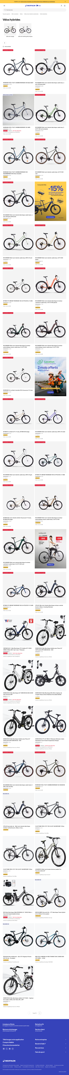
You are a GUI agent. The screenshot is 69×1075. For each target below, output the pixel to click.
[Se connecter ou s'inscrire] (61, 5)
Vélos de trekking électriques (25, 36)
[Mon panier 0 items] (64, 5)
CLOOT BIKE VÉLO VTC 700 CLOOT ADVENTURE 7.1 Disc (49, 826)
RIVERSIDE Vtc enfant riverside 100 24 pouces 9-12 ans (18, 390)
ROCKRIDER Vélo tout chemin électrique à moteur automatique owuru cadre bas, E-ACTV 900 (16, 346)
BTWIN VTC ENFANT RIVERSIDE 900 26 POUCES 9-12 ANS (18, 605)
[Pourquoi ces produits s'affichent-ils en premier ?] (3, 46)
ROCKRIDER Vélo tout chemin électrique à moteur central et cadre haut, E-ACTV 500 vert (16, 563)
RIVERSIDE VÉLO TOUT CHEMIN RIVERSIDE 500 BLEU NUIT (18, 82)
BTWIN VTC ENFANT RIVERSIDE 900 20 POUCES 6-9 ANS (50, 474)
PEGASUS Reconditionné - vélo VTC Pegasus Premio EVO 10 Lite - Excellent (17, 957)
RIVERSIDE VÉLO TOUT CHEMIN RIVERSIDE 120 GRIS (16, 127)
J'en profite (50, 392)
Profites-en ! (50, 564)
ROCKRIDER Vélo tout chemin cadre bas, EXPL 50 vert (17, 258)
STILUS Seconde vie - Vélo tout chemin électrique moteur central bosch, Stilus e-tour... (16, 827)
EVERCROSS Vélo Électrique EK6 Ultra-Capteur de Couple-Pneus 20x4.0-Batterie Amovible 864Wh (48, 693)
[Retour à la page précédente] (29, 1013)
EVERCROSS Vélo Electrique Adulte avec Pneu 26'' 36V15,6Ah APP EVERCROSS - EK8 (48, 649)
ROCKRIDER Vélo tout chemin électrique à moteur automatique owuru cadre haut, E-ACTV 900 (48, 518)
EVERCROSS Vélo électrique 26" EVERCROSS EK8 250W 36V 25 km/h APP (18, 693)
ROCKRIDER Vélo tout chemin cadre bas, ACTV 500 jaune (49, 258)
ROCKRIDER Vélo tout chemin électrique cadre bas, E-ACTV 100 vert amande (49, 128)
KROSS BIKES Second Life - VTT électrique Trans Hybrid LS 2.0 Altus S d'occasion (50, 913)
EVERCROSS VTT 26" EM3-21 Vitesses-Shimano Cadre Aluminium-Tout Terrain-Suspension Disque (49, 739)
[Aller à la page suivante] (39, 1013)
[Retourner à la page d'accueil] (32, 5)
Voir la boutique (50, 217)
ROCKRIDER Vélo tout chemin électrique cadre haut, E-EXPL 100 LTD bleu (18, 785)
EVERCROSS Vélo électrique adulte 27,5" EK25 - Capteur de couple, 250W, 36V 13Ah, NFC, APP (18, 998)
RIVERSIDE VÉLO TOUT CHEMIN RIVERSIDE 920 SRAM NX (50, 785)
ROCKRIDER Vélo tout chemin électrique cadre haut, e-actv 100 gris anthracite (18, 215)
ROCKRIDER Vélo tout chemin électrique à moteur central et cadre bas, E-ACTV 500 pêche (48, 301)
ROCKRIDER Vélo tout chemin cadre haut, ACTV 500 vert (49, 172)
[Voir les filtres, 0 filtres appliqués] (5, 43)
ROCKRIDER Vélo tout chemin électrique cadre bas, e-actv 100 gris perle (49, 83)
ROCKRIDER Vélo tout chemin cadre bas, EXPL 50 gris (17, 474)
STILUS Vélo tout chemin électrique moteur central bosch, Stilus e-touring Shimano (49, 606)
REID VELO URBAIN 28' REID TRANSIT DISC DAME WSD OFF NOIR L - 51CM (49, 957)
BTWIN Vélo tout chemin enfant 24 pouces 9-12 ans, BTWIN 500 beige (17, 518)
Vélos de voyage (10, 36)
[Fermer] (65, 2)
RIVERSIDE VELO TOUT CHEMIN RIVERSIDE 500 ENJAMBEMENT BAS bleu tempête (15, 172)
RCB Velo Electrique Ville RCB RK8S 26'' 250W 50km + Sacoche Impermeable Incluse (17, 913)
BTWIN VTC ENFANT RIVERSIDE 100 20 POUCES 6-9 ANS (18, 301)
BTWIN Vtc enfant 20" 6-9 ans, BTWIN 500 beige (16, 431)
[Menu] (4, 5)
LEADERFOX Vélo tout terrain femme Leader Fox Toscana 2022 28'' (48, 870)
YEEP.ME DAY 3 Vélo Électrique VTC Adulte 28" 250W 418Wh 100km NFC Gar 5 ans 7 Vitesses (17, 649)
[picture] (18, 65)
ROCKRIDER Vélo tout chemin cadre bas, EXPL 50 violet (50, 431)
